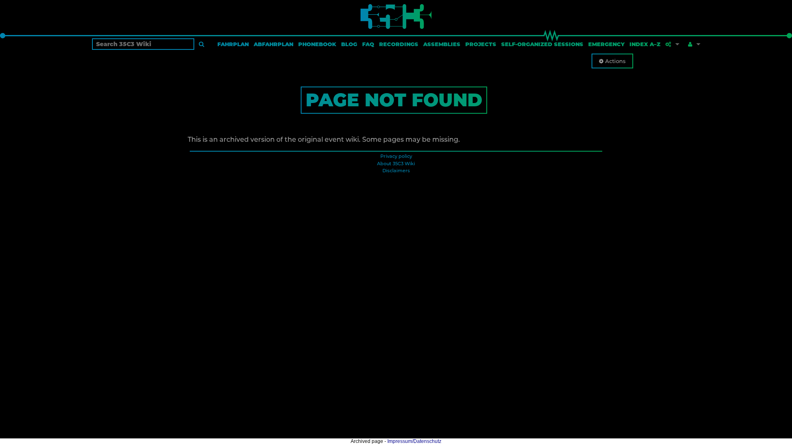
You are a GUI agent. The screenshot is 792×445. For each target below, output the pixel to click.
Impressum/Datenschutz (414, 441)
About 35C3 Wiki (396, 163)
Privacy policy (396, 156)
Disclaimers (396, 170)
